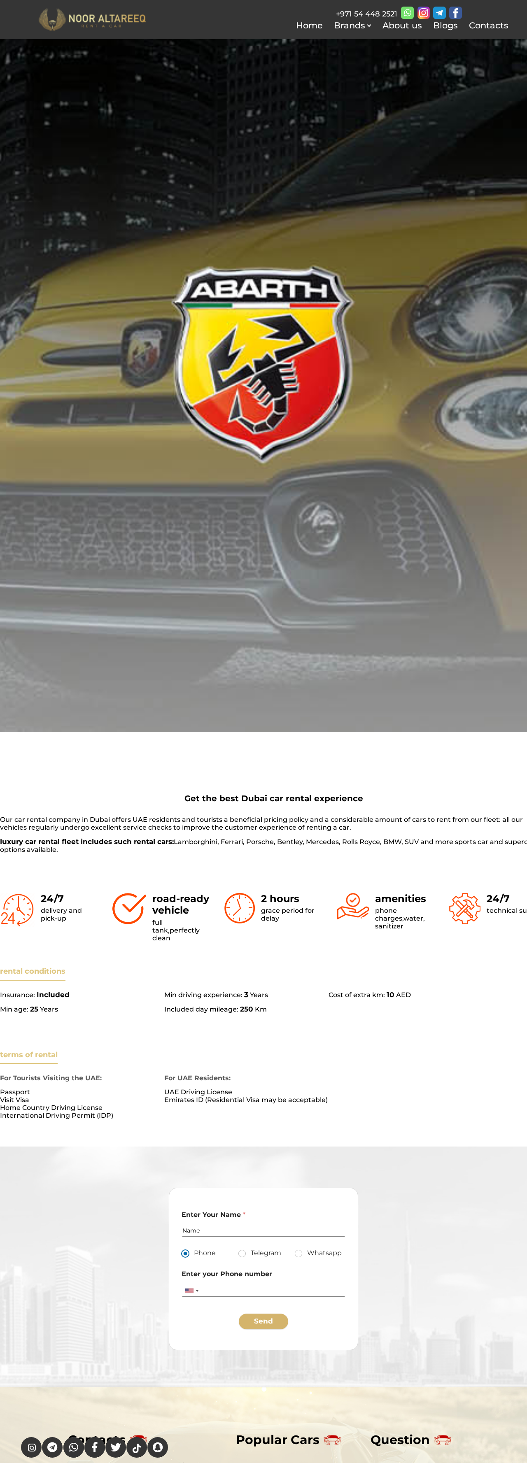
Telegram (266, 1253)
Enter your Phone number (227, 1274)
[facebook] (455, 13)
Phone (205, 1253)
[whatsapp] (407, 13)
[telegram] (439, 13)
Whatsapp (324, 1253)
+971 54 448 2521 (366, 14)
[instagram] (423, 13)
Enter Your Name (213, 1215)
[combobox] (191, 1290)
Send (263, 1321)
